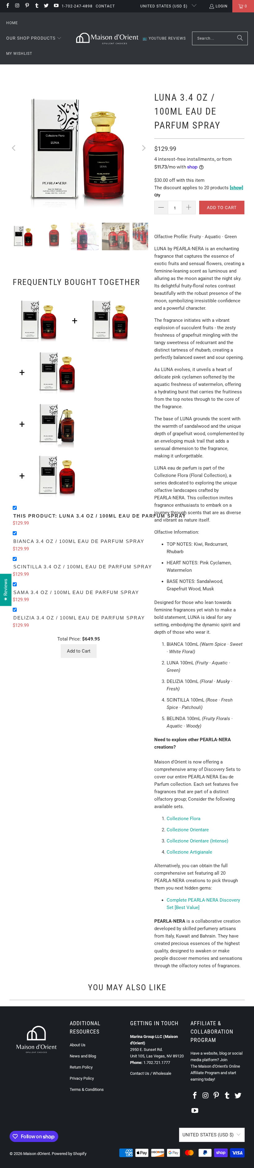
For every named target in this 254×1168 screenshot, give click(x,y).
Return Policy (81, 1067)
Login (222, 6)
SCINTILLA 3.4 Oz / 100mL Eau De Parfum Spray (82, 566)
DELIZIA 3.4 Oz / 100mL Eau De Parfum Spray (79, 617)
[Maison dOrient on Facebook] (7, 6)
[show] (236, 187)
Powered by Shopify (69, 1153)
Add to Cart (78, 651)
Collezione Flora (183, 818)
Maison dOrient (36, 1153)
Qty (157, 195)
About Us (77, 1045)
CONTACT (105, 6)
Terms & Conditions (87, 1089)
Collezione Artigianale (189, 852)
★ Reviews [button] (5, 590)
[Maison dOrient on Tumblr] (36, 6)
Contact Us (139, 1073)
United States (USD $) (164, 6)
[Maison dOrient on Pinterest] (26, 6)
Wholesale (162, 1073)
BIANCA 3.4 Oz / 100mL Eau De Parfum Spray (78, 541)
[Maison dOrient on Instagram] (17, 6)
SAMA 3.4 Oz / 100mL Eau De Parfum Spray (76, 592)
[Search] (240, 38)
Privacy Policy (82, 1078)
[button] (34, 38)
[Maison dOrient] (107, 38)
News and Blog (83, 1056)
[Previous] (14, 148)
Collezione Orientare (188, 830)
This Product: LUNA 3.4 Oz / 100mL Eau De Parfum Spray (99, 515)
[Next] (143, 148)
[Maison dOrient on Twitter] (46, 6)
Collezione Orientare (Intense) (197, 841)
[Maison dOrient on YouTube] (55, 6)
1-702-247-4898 (77, 6)
